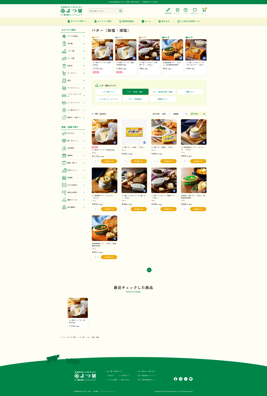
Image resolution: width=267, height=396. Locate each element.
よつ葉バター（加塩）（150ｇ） (133, 147)
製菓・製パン (72, 163)
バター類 (81, 337)
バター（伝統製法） (135, 99)
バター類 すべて (108, 92)
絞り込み (194, 114)
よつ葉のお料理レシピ (190, 21)
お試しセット (72, 170)
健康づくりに (72, 200)
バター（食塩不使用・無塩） (163, 92)
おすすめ (70, 133)
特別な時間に (72, 192)
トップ (62, 337)
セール (148, 21)
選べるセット (72, 141)
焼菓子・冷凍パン (74, 117)
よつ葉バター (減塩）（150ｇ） (163, 147)
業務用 (69, 156)
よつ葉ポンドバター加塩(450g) (103, 150)
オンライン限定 (104, 21)
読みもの (166, 21)
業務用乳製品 (128, 21)
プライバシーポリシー (108, 391)
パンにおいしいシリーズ (108, 99)
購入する (110, 161)
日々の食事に (72, 185)
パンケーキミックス (74, 95)
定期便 (69, 178)
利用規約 (96, 391)
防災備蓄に (71, 207)
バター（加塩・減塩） (93, 337)
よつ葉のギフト (73, 110)
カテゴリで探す (77, 21)
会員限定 (70, 148)
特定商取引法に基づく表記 (82, 391)
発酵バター (190, 92)
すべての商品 (72, 36)
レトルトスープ (73, 103)
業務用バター (163, 99)
